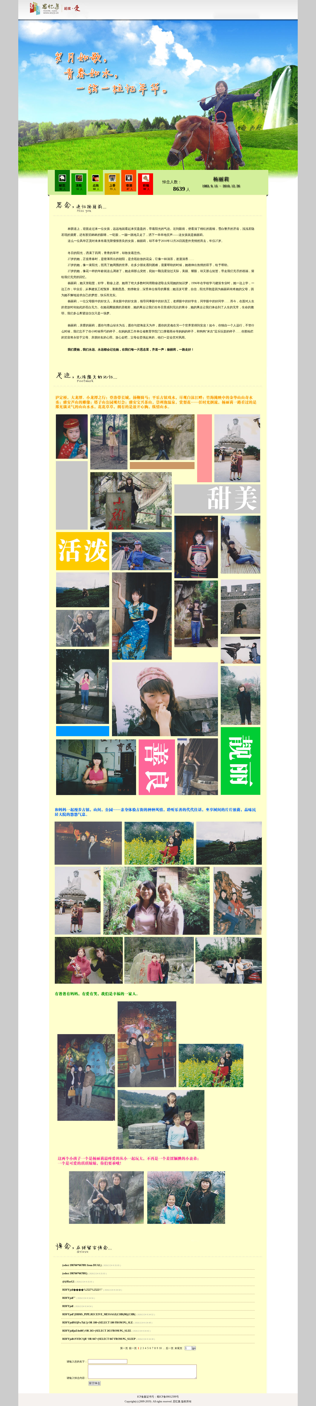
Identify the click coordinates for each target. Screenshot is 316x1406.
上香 (112, 185)
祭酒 (129, 185)
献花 (62, 185)
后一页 (169, 1348)
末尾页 (178, 1348)
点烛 (96, 185)
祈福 (146, 185)
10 (160, 1348)
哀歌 (79, 185)
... (164, 1348)
